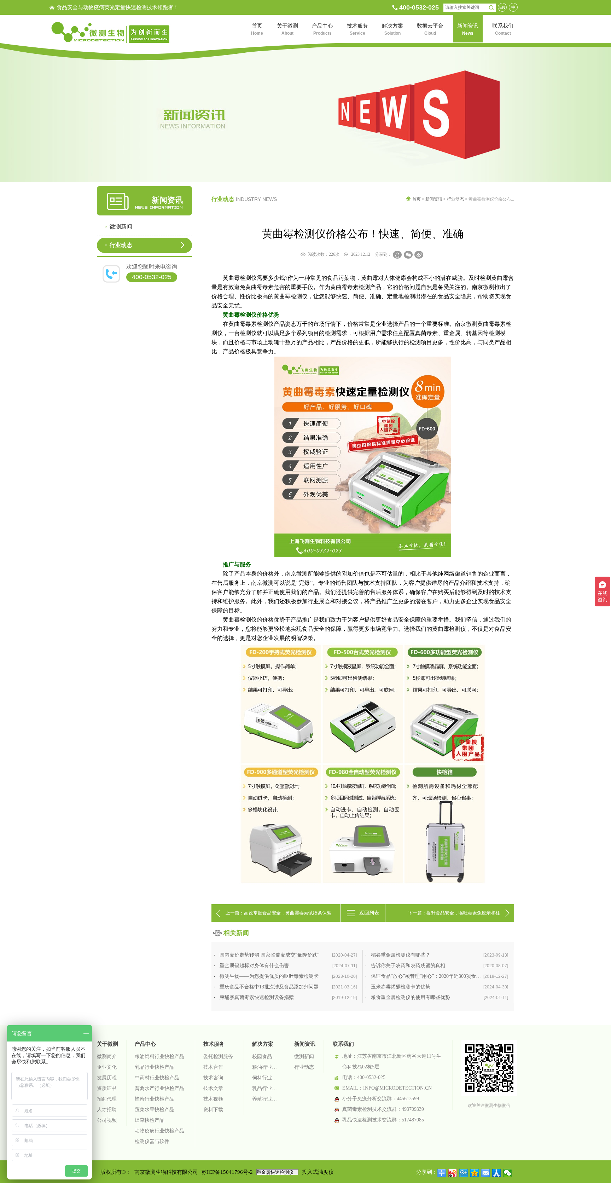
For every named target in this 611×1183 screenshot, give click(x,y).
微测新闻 (121, 227)
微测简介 (107, 1056)
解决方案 (262, 1044)
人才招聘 (107, 1109)
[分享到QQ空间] (474, 1173)
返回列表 (369, 913)
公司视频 (107, 1120)
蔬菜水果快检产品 (154, 1109)
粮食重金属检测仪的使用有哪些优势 (439, 997)
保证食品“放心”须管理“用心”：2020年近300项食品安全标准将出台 (442, 976)
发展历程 (107, 1077)
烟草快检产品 (149, 1120)
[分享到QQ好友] (397, 255)
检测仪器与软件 (152, 1141)
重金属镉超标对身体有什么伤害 (288, 965)
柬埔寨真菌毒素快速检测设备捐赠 (288, 997)
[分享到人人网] (496, 1173)
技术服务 (214, 1044)
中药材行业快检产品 (157, 1077)
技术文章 (213, 1088)
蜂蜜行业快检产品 (154, 1099)
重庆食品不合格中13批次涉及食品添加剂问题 (288, 986)
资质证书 (107, 1088)
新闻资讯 (433, 199)
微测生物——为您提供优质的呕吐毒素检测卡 (288, 976)
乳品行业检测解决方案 (265, 1088)
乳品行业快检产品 (154, 1067)
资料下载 (213, 1109)
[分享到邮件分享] (485, 1173)
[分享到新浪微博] (418, 255)
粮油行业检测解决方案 (265, 1067)
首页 (416, 199)
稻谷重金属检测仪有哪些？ (439, 955)
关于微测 (107, 1044)
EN (502, 7)
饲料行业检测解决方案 (265, 1077)
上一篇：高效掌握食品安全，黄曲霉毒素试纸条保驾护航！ (278, 916)
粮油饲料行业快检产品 (159, 1056)
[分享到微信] (408, 255)
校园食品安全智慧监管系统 (265, 1056)
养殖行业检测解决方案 (265, 1099)
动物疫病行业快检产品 (159, 1130)
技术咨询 (213, 1077)
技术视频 (213, 1099)
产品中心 (145, 1044)
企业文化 (107, 1067)
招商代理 (107, 1099)
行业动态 (121, 245)
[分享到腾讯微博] (463, 1173)
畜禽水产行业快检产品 (159, 1088)
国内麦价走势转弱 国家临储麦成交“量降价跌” (288, 955)
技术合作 (213, 1067)
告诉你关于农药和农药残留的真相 (439, 965)
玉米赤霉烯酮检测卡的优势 (439, 986)
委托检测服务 (218, 1056)
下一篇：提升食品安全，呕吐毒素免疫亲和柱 (454, 913)
